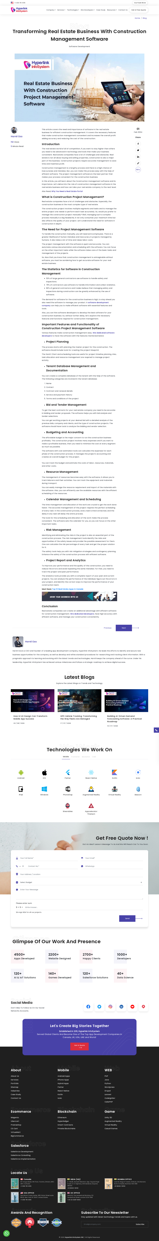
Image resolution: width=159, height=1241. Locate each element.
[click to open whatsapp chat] (6, 1233)
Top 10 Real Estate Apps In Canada (67, 589)
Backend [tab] (86, 757)
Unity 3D (108, 1117)
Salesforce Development (22, 1151)
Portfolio (15, 1083)
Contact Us (123, 10)
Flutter (61, 1087)
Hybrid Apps (63, 1083)
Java (107, 1080)
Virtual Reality (111, 1125)
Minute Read (17, 146)
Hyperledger (63, 1121)
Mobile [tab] (66, 756)
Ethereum (62, 1117)
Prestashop (16, 1125)
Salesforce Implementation (23, 1159)
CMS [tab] (94, 757)
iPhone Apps (63, 1080)
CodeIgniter (110, 1098)
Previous (107, 628)
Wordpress (110, 1087)
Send (127, 918)
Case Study (100, 10)
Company (50, 10)
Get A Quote (79, 1045)
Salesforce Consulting (21, 1155)
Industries (15, 1091)
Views (15, 142)
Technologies (72, 10)
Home (137, 18)
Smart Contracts (65, 1125)
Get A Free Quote (138, 10)
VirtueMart (16, 1132)
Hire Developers (87, 10)
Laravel (108, 1094)
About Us (15, 1076)
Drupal (108, 1091)
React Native (63, 1091)
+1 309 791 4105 (19, 3)
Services (60, 10)
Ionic (60, 1098)
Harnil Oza (16, 136)
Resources (111, 10)
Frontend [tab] (75, 757)
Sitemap (14, 1087)
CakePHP (109, 1102)
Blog (145, 18)
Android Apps (64, 1076)
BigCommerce (17, 1136)
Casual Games (111, 1128)
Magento (15, 1117)
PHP (106, 1076)
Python (108, 1083)
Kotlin (60, 1094)
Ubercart (15, 1121)
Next (124, 628)
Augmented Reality (113, 1121)
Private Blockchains (66, 1128)
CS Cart (14, 1128)
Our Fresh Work (140, 3)
